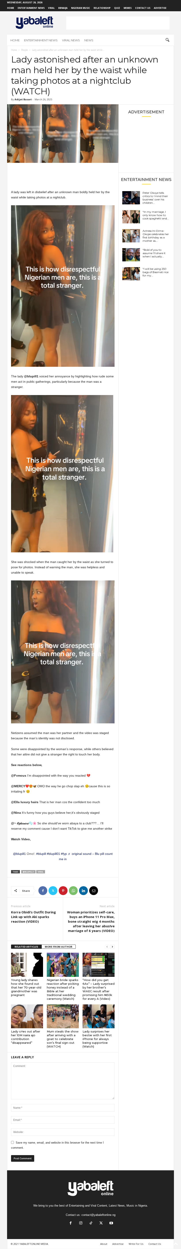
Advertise (160, 8)
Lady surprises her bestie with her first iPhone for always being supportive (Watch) (97, 1039)
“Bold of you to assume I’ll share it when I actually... (154, 253)
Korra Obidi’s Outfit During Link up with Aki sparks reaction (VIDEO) (33, 917)
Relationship (102, 8)
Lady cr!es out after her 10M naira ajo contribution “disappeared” (25, 1037)
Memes (128, 8)
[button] (167, 40)
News (88, 40)
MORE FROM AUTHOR (58, 946)
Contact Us (142, 8)
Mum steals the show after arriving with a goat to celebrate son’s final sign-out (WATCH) (63, 1039)
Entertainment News (31, 8)
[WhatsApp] (73, 890)
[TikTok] (91, 1223)
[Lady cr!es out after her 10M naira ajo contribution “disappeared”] (27, 1016)
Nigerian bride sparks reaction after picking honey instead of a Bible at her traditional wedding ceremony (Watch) (63, 989)
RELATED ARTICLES (26, 946)
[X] (53, 890)
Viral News (71, 40)
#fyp (64, 853)
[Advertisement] (118, 23)
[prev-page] (107, 947)
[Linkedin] (83, 890)
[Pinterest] (63, 890)
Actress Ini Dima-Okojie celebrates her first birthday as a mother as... (156, 235)
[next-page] (112, 947)
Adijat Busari (23, 99)
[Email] (93, 890)
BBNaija (63, 8)
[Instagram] (81, 1223)
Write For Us (136, 1243)
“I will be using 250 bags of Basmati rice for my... (155, 272)
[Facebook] (42, 890)
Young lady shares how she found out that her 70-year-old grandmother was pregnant (26, 987)
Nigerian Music (80, 8)
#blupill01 (53, 853)
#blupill (41, 853)
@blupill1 (19, 853)
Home (10, 8)
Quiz (117, 8)
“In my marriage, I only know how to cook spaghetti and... (156, 215)
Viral (51, 8)
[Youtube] (110, 1223)
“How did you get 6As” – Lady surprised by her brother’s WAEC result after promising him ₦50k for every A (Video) (99, 989)
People (24, 49)
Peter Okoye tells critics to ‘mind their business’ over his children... (155, 197)
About (103, 1243)
